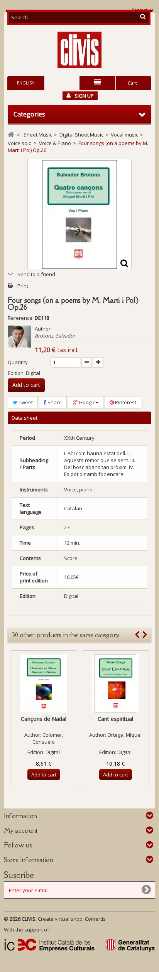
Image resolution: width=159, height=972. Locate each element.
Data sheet (24, 417)
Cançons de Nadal (43, 718)
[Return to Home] (11, 135)
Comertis (95, 918)
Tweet (25, 402)
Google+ (88, 402)
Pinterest (125, 402)
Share (54, 402)
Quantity (18, 362)
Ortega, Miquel (124, 734)
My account (20, 830)
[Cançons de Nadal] (43, 683)
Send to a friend (36, 274)
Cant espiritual (115, 718)
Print (22, 285)
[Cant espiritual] (115, 683)
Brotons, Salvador (55, 335)
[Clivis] (79, 50)
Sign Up (84, 95)
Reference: (21, 317)
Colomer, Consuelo (47, 738)
